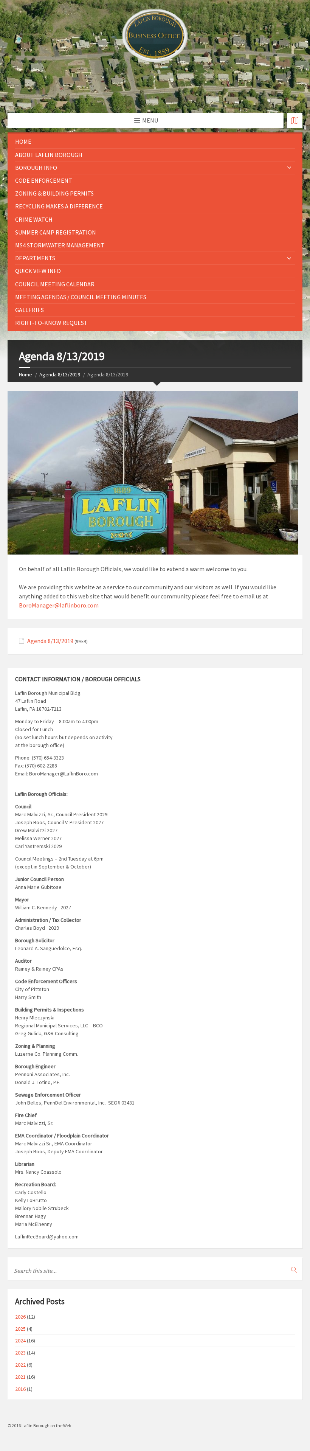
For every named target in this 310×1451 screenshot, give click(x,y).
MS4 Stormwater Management (60, 245)
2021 (20, 1376)
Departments (35, 258)
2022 (20, 1364)
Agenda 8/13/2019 (59, 374)
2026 (20, 1316)
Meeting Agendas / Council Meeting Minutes (80, 297)
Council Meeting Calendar (55, 284)
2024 (20, 1340)
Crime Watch (34, 219)
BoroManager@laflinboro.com (59, 605)
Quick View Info (38, 271)
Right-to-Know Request (51, 322)
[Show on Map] (294, 120)
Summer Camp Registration (55, 232)
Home (23, 141)
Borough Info (36, 167)
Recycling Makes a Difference (59, 206)
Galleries (29, 310)
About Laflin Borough (48, 154)
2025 (20, 1328)
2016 (20, 1389)
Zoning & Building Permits (54, 193)
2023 (20, 1352)
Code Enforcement (43, 180)
